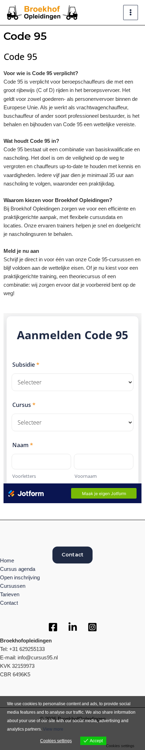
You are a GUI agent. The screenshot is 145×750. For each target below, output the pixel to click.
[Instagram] (92, 627)
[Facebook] (53, 627)
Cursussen (12, 586)
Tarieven (9, 594)
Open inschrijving (20, 577)
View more (53, 729)
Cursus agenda (17, 569)
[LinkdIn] (72, 627)
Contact (72, 554)
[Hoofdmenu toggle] (130, 12)
